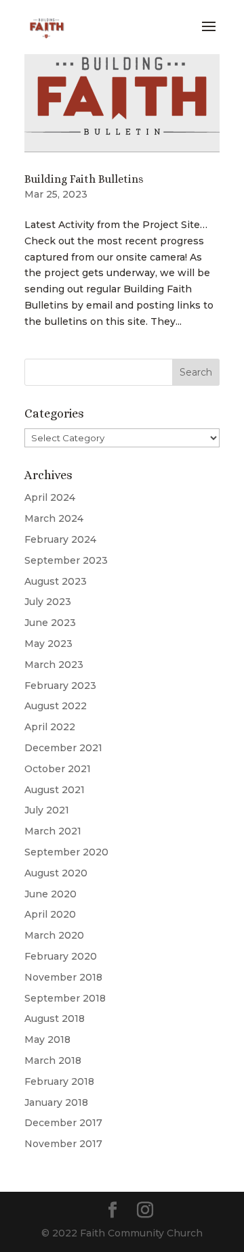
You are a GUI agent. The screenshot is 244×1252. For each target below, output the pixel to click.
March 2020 (54, 935)
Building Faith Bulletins (84, 179)
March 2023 (53, 664)
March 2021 (52, 831)
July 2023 (47, 602)
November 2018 (63, 977)
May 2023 (48, 644)
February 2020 (60, 956)
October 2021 (57, 769)
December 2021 (63, 748)
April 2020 (50, 914)
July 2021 (46, 810)
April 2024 (49, 497)
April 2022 (49, 727)
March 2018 (52, 1060)
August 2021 (54, 790)
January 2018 (56, 1102)
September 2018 (65, 998)
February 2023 (60, 685)
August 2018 (54, 1018)
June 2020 (50, 894)
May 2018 (47, 1039)
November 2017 (63, 1144)
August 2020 (55, 873)
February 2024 (60, 539)
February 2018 (59, 1081)
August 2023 (55, 581)
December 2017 (63, 1123)
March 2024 (53, 518)
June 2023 (50, 623)
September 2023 (66, 560)
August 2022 (55, 706)
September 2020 (66, 852)
